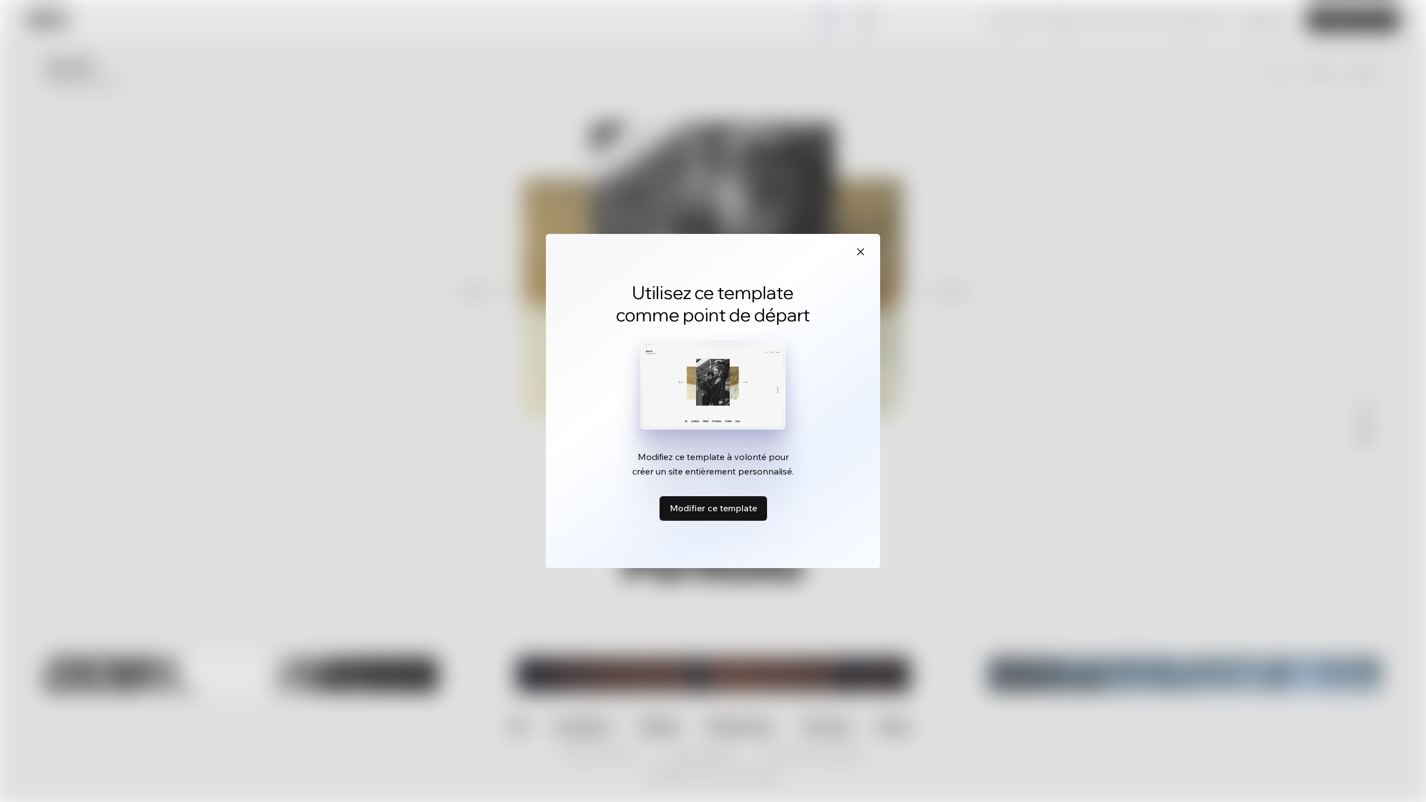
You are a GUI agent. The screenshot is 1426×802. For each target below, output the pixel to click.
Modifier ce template (713, 508)
